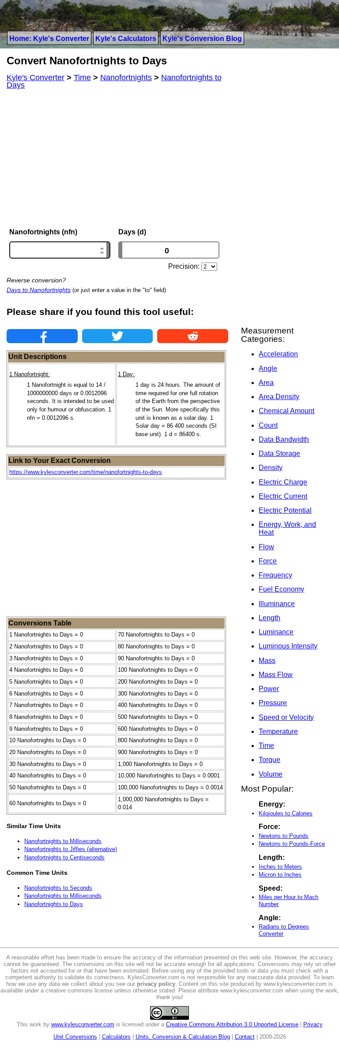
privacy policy (156, 984)
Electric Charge (283, 482)
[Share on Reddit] (192, 336)
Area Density (279, 396)
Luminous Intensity (288, 646)
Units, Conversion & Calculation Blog (183, 1036)
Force (268, 561)
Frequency (275, 575)
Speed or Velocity (286, 717)
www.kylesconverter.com (82, 1024)
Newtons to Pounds (284, 836)
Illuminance (277, 603)
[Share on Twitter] (117, 336)
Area (266, 382)
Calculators (116, 1036)
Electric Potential (285, 510)
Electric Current (283, 496)
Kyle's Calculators (125, 38)
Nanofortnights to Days (53, 904)
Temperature (278, 731)
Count (268, 425)
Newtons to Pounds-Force (292, 843)
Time (266, 745)
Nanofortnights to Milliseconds (63, 841)
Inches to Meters (280, 866)
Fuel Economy (281, 589)
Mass (267, 660)
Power (269, 688)
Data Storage (279, 453)
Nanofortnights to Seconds (58, 888)
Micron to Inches (280, 874)
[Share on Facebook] (42, 336)
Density (270, 467)
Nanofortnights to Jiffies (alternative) (70, 849)
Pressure (273, 703)
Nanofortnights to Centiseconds (64, 857)
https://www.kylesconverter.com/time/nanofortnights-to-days (85, 472)
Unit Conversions (75, 1036)
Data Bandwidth (284, 439)
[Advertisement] (117, 158)
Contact (245, 1036)
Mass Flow (276, 674)
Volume (270, 774)
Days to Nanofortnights (39, 289)
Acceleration (278, 354)
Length (269, 618)
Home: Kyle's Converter (49, 38)
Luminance (276, 632)
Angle (268, 368)
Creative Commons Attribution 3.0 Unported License (232, 1024)
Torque (269, 759)
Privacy (313, 1024)
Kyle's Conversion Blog (202, 38)
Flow (266, 547)
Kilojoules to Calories (286, 813)
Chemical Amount (286, 411)
